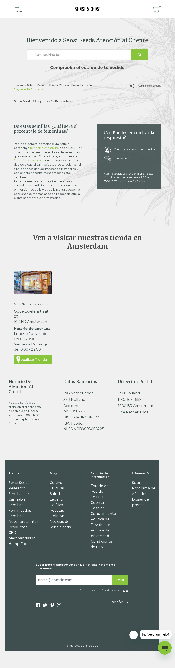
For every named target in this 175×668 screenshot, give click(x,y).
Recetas (57, 510)
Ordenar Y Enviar (59, 85)
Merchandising (22, 538)
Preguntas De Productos (28, 89)
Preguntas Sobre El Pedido (30, 85)
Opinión (57, 516)
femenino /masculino (44, 148)
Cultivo (56, 482)
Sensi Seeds (22, 101)
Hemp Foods (20, 544)
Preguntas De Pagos (83, 85)
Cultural (57, 488)
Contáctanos (121, 158)
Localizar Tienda (32, 359)
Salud (55, 494)
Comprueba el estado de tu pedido (87, 67)
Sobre (137, 482)
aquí (125, 590)
